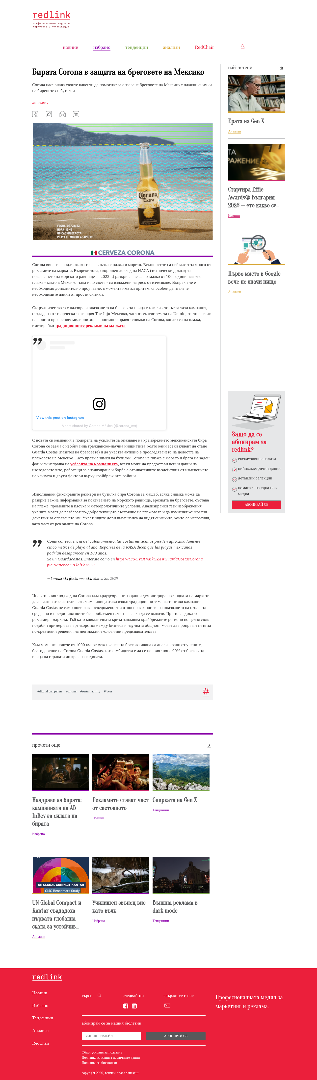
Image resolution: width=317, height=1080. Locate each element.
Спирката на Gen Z (175, 800)
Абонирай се (256, 504)
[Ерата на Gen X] (256, 93)
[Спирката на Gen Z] (181, 772)
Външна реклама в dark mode (175, 906)
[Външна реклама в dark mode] (181, 875)
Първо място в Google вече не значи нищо (254, 277)
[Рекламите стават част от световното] (120, 772)
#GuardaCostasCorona (182, 559)
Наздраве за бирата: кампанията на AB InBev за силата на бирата (56, 812)
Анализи (171, 47)
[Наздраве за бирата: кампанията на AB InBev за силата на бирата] (60, 772)
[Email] (63, 114)
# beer (108, 691)
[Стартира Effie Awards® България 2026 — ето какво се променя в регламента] (256, 162)
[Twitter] (49, 114)
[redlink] (47, 978)
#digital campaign (49, 691)
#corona (71, 691)
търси (87, 995)
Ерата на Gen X (246, 121)
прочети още (46, 745)
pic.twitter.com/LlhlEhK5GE (71, 565)
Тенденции (136, 47)
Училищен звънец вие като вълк (119, 906)
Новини (71, 47)
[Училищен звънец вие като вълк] (120, 875)
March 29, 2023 (105, 578)
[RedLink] (51, 19)
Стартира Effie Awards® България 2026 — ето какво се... (253, 197)
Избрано (101, 47)
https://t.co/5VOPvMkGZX (138, 559)
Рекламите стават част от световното (120, 804)
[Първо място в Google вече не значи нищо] (256, 246)
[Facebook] (36, 114)
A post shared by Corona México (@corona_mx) (99, 426)
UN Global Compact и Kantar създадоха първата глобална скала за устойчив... (56, 914)
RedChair (204, 47)
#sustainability (90, 691)
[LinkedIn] (76, 114)
